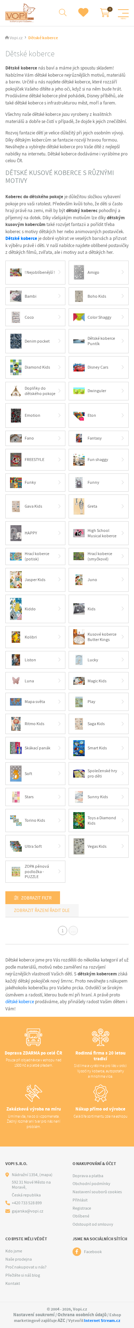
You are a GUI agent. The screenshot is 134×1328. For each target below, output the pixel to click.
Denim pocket (37, 341)
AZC (61, 1320)
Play (91, 701)
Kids (91, 609)
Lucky (93, 660)
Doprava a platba (88, 1176)
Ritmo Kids (34, 724)
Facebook (93, 1252)
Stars (29, 797)
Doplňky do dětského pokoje (40, 390)
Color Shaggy (99, 317)
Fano (29, 438)
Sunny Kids (98, 797)
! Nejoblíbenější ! (40, 272)
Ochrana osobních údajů (82, 1315)
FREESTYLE (34, 459)
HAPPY (31, 533)
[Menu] (123, 13)
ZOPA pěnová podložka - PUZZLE (37, 871)
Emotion (32, 415)
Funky (30, 482)
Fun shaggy (98, 459)
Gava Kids (33, 506)
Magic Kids (97, 681)
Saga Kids (96, 724)
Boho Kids (97, 296)
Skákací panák (37, 748)
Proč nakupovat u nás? (25, 1267)
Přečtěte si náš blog (22, 1275)
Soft (28, 773)
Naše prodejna (18, 1259)
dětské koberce (19, 1002)
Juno (92, 580)
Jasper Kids (35, 580)
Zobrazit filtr (36, 898)
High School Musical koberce (102, 533)
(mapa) (46, 1175)
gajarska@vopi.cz (27, 1211)
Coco (29, 317)
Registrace (82, 1208)
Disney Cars (98, 367)
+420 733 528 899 (27, 1203)
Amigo (93, 272)
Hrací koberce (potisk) (37, 556)
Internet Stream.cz (102, 1320)
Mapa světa (35, 701)
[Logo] (21, 13)
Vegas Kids (97, 846)
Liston (30, 660)
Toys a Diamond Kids (102, 820)
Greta (92, 506)
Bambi (30, 296)
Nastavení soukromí (34, 1315)
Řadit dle (59, 910)
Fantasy (95, 438)
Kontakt (12, 1283)
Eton (92, 415)
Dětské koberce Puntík (101, 341)
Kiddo (30, 609)
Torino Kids (35, 820)
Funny (93, 482)
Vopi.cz (16, 38)
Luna (29, 681)
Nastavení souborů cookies (97, 1192)
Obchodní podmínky (91, 1183)
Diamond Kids (37, 367)
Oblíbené (81, 1216)
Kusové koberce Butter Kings (102, 636)
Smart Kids (97, 748)
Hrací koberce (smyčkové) (100, 556)
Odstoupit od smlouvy (93, 1224)
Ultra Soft (33, 846)
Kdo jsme (13, 1251)
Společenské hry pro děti (102, 773)
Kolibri (31, 637)
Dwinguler (97, 391)
